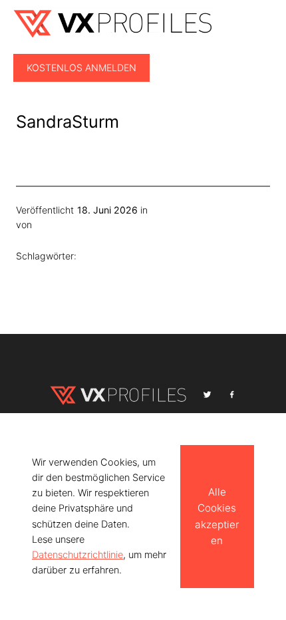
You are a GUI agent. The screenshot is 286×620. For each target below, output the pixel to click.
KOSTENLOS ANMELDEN (81, 67)
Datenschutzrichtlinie (77, 555)
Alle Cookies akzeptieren (217, 516)
